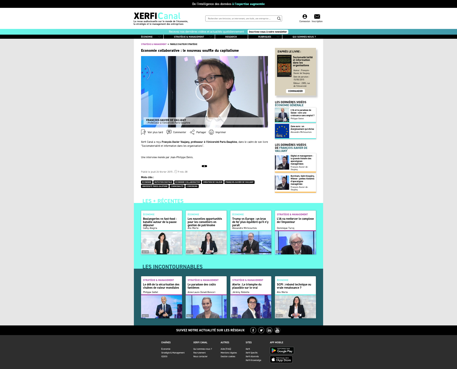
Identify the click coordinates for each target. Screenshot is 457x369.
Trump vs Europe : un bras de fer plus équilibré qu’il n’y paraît (250, 222)
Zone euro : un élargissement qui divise (302, 127)
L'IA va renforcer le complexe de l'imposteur (295, 220)
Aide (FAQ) (226, 348)
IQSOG (164, 356)
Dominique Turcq (285, 228)
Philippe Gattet (297, 118)
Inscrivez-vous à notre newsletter (268, 32)
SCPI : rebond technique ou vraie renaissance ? (294, 286)
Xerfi (248, 348)
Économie (165, 348)
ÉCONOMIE (146, 37)
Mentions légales (229, 352)
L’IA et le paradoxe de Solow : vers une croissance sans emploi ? (302, 113)
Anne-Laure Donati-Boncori (201, 292)
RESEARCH (231, 37)
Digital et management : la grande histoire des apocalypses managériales (302, 159)
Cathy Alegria (150, 228)
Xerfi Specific (252, 352)
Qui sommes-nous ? (202, 348)
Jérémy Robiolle (240, 292)
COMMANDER (295, 91)
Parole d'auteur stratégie (183, 44)
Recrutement (199, 352)
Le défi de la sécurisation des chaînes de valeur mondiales (161, 286)
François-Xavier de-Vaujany (299, 168)
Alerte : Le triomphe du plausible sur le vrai (247, 286)
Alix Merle (193, 228)
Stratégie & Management (173, 352)
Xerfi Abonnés (252, 356)
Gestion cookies (228, 356)
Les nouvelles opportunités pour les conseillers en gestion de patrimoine (205, 222)
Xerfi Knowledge (253, 360)
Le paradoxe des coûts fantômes (202, 286)
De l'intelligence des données (228, 4)
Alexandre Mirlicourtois (301, 132)
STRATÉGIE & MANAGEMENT (189, 37)
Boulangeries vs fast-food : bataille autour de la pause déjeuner (160, 222)
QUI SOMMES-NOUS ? (304, 37)
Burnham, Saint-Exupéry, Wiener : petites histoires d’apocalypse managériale (303, 180)
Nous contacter (200, 356)
